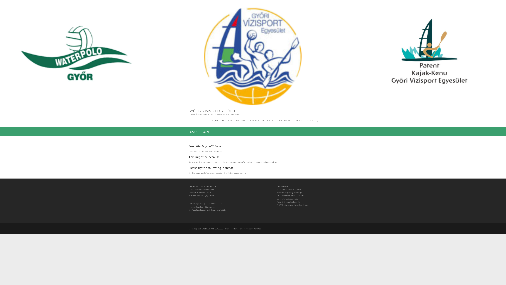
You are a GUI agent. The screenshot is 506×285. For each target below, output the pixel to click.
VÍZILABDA (240, 121)
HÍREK (223, 121)
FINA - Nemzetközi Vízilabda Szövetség (291, 196)
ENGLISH (309, 121)
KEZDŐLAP (214, 121)
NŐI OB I (270, 121)
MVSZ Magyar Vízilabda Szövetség (289, 189)
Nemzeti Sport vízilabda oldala (288, 202)
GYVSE (231, 121)
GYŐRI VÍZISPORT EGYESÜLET (212, 110)
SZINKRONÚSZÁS (284, 121)
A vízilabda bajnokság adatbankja (289, 192)
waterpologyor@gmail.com (204, 207)
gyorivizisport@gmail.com (204, 189)
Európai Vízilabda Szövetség (287, 199)
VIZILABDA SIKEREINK (256, 121)
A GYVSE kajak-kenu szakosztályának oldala (293, 205)
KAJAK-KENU (298, 121)
